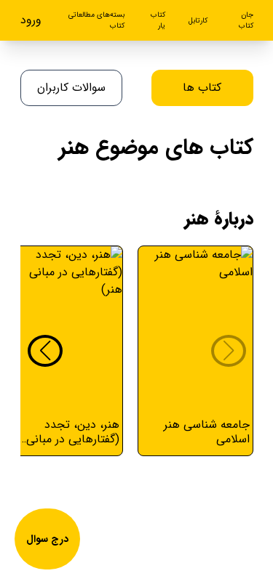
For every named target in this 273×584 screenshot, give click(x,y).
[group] (195, 351)
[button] (45, 351)
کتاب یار (158, 20)
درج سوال (47, 539)
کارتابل (198, 20)
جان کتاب (246, 20)
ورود (30, 20)
